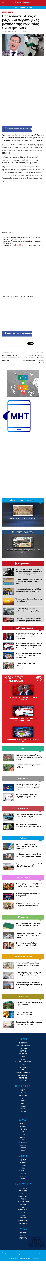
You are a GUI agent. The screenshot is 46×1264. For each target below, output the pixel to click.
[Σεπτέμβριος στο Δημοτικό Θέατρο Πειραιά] (23, 510)
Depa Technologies (33, 1258)
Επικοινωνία (23, 1255)
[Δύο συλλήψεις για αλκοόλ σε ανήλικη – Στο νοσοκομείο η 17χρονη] (8, 611)
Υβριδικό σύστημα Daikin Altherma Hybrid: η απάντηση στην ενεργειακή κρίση (29, 985)
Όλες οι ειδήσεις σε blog (23, 7)
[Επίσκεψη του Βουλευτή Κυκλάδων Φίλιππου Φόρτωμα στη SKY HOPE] (8, 591)
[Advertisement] (23, 207)
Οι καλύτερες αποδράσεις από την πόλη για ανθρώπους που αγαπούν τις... (28, 856)
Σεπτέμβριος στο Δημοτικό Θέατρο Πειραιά (23, 518)
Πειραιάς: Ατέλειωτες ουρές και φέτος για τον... (23, 551)
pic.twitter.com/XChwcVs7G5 (32, 245)
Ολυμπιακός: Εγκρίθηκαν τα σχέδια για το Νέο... (23, 741)
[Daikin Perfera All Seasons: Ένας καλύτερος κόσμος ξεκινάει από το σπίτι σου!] (8, 965)
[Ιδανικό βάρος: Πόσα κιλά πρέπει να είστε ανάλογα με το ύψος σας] (8, 1024)
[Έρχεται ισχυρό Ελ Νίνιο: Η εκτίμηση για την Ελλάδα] (8, 601)
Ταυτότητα (30, 1253)
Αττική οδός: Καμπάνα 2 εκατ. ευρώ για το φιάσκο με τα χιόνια (12, 358)
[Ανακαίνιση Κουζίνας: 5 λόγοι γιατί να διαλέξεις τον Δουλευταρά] (8, 975)
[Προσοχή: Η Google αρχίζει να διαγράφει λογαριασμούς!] (8, 797)
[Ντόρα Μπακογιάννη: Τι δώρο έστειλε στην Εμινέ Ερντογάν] (8, 945)
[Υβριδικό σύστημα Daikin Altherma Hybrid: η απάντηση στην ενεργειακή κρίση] (8, 985)
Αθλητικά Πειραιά (24, 628)
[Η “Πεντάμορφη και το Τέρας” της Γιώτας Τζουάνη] (8, 896)
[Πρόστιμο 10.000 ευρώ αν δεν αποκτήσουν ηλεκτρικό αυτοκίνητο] (8, 826)
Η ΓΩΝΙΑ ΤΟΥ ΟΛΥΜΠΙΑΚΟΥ (14, 679)
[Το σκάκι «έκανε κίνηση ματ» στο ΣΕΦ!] (8, 665)
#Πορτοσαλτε (26, 237)
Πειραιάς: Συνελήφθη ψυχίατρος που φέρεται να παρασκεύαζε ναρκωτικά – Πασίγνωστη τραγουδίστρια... (29, 572)
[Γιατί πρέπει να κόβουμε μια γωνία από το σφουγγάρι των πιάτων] (8, 925)
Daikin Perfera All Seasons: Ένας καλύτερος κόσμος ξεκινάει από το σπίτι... (28, 965)
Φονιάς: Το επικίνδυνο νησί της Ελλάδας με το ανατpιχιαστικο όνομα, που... (27, 846)
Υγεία (23, 749)
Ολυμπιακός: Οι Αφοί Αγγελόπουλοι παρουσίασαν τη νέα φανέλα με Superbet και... (29, 636)
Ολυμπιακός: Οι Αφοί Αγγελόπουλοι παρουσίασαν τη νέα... (23, 699)
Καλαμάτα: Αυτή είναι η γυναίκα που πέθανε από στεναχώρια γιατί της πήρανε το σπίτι (33, 359)
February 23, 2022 (26, 296)
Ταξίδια (23, 838)
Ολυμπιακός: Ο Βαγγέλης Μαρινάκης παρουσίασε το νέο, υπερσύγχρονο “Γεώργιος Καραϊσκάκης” (29, 646)
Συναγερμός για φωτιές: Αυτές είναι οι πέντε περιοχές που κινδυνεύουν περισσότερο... (29, 621)
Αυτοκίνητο (23, 808)
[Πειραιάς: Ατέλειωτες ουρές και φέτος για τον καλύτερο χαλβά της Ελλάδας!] (23, 542)
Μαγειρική (23, 917)
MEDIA (10, 12)
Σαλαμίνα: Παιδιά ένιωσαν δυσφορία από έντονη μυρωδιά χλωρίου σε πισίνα (29, 581)
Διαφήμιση (39, 1253)
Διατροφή (23, 996)
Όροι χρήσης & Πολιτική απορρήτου (13, 1253)
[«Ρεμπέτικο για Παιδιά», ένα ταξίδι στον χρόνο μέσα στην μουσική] (8, 905)
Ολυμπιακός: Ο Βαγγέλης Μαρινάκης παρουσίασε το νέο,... (23, 720)
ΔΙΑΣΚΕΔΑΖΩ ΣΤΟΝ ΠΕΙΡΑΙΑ (25, 501)
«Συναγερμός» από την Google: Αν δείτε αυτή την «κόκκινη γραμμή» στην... (28, 787)
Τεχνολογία (23, 779)
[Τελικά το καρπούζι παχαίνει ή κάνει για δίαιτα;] (8, 767)
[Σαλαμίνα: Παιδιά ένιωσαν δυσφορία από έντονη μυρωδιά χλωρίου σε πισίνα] (8, 581)
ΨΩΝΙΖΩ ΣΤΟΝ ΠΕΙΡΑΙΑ (24, 532)
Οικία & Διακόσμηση (23, 957)
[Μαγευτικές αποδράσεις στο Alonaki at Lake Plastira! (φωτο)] (8, 866)
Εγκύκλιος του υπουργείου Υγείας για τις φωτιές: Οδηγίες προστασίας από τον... (29, 757)
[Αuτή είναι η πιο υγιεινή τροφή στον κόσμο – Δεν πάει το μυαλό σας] (8, 1005)
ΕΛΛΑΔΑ (5, 12)
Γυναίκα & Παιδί (23, 878)
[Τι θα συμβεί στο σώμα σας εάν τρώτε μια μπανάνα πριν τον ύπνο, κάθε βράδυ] (8, 1014)
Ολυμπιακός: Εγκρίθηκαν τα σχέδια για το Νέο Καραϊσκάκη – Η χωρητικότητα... (28, 656)
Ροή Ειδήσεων (24, 564)
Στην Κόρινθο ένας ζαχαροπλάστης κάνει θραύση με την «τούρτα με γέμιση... (28, 935)
